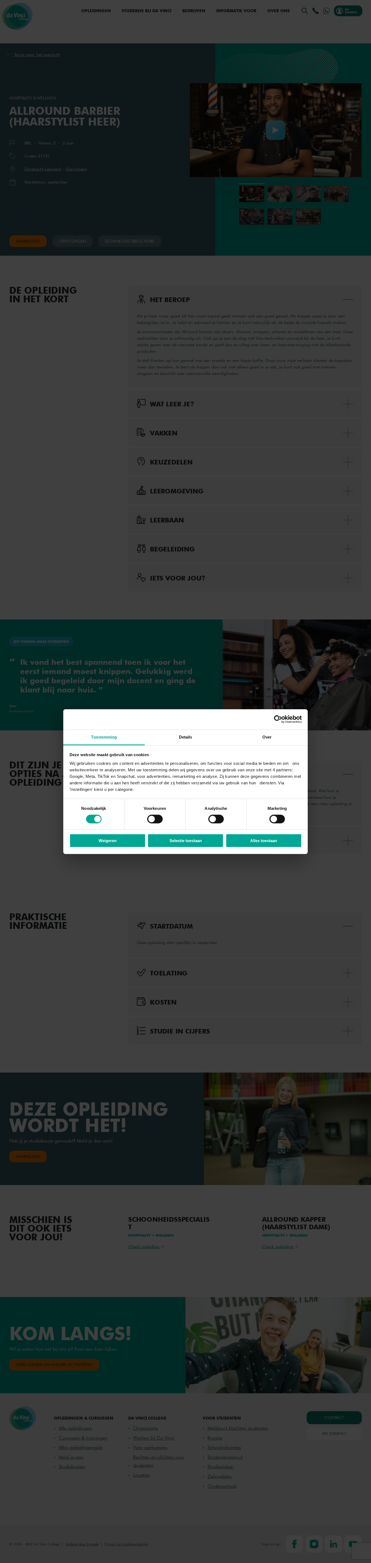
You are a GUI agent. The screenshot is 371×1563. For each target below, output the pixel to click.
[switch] (155, 819)
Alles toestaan (263, 840)
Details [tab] (185, 736)
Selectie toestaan (185, 840)
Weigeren (108, 840)
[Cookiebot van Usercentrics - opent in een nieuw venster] (278, 719)
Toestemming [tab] (104, 736)
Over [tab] (267, 736)
